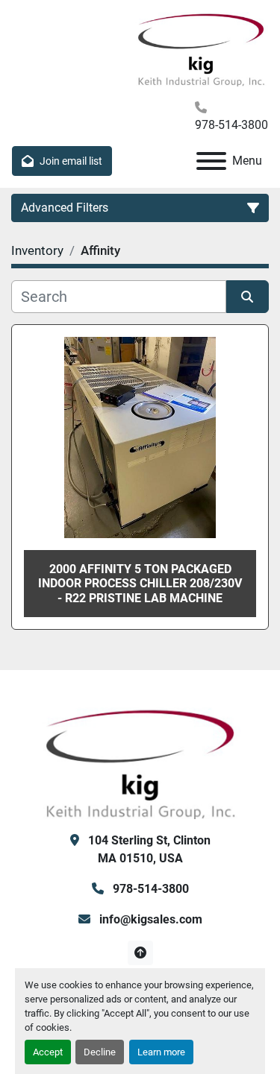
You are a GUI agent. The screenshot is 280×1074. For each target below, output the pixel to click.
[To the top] (140, 953)
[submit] (248, 296)
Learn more (161, 1052)
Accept (48, 1052)
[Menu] (211, 161)
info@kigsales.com (149, 919)
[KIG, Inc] (140, 762)
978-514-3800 (231, 125)
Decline (100, 1052)
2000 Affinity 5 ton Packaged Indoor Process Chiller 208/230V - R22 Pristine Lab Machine (140, 583)
